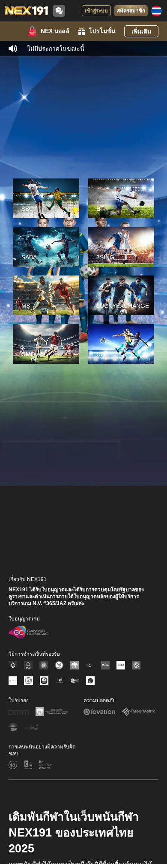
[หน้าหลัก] (26, 10)
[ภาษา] (156, 11)
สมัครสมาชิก (131, 11)
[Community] (59, 11)
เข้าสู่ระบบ (96, 11)
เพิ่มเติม (141, 31)
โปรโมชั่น (102, 30)
